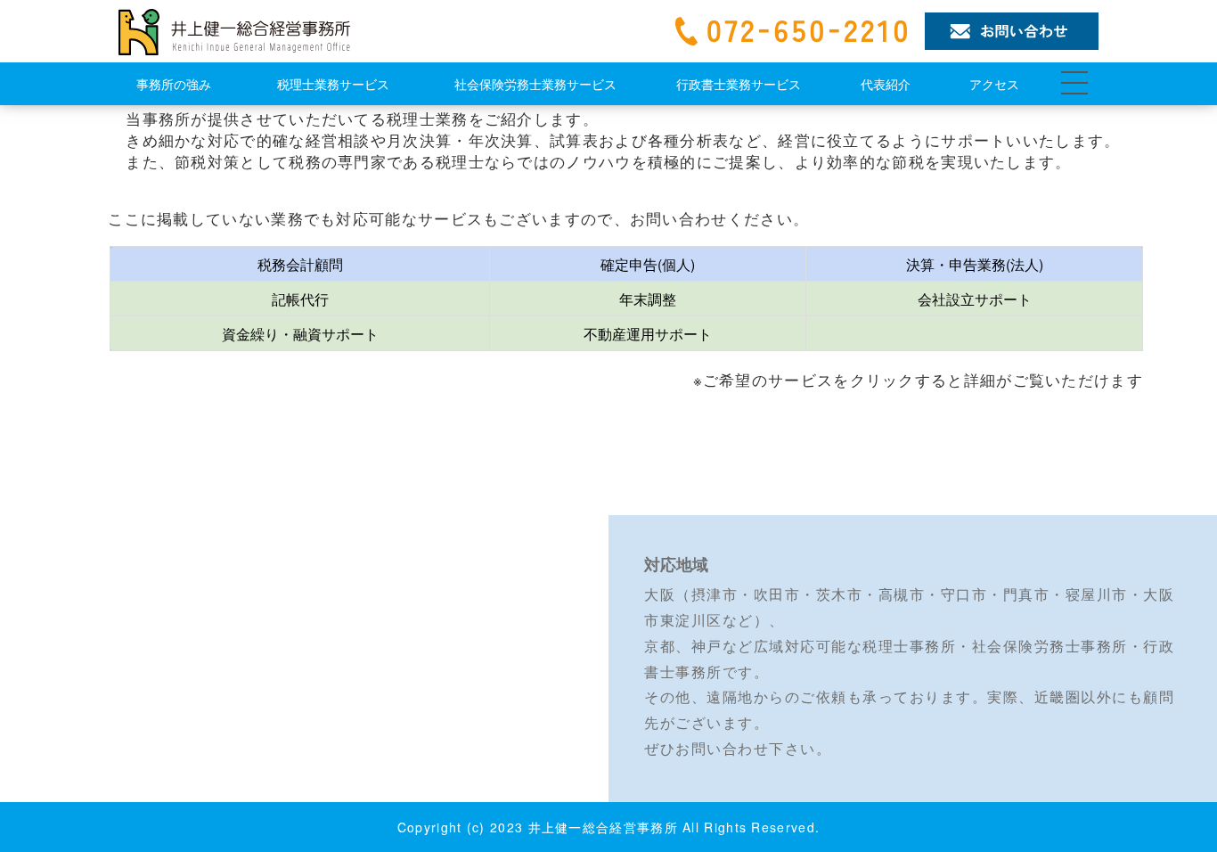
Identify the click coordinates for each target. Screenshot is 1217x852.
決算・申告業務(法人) (974, 264)
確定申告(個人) (647, 264)
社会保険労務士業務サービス (535, 84)
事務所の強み (173, 84)
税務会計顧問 (300, 264)
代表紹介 (886, 84)
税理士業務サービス (333, 84)
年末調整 (647, 299)
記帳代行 (300, 299)
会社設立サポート (975, 299)
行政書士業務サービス (738, 84)
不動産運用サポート (648, 334)
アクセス (994, 84)
